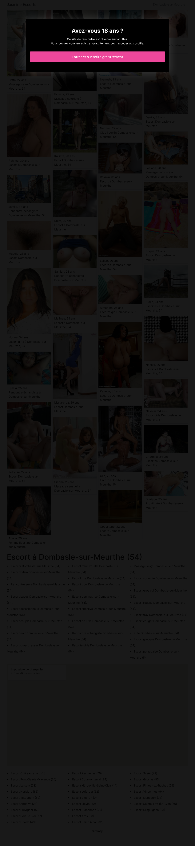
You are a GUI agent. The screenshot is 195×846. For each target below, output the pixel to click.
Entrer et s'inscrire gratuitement (97, 57)
